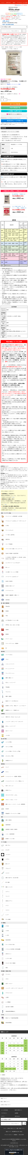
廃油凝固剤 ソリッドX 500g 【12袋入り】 (10, 48)
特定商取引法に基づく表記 (17, 1131)
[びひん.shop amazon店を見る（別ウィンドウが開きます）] (14, 1152)
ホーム (5, 1128)
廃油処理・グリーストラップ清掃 (13, 84)
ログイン (19, 5)
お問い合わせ (6, 21)
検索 (25, 1123)
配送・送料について (20, 1128)
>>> (13, 497)
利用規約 (15, 1134)
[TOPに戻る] (14, 1095)
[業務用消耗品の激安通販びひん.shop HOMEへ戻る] (14, 9)
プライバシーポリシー (8, 1134)
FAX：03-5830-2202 (8, 24)
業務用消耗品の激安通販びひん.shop (17, 1139)
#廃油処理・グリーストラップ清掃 (10, 131)
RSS (20, 1134)
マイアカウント (4, 1113)
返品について (8, 1131)
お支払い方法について (11, 1128)
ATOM (22, 1134)
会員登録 (16, 1113)
